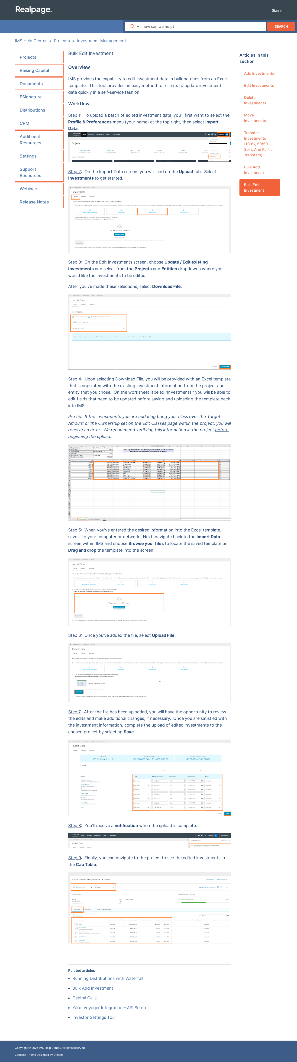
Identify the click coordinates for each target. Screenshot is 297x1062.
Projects (62, 40)
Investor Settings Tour (94, 1017)
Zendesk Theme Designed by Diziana (39, 1054)
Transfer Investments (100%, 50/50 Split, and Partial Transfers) (259, 143)
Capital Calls (84, 997)
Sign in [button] (277, 10)
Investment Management (101, 40)
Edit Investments (259, 85)
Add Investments (259, 73)
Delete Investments (255, 100)
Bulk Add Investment (254, 170)
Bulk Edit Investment (254, 187)
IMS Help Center (31, 40)
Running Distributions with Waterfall (107, 978)
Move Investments (255, 118)
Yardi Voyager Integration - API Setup (109, 1007)
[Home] (33, 9)
